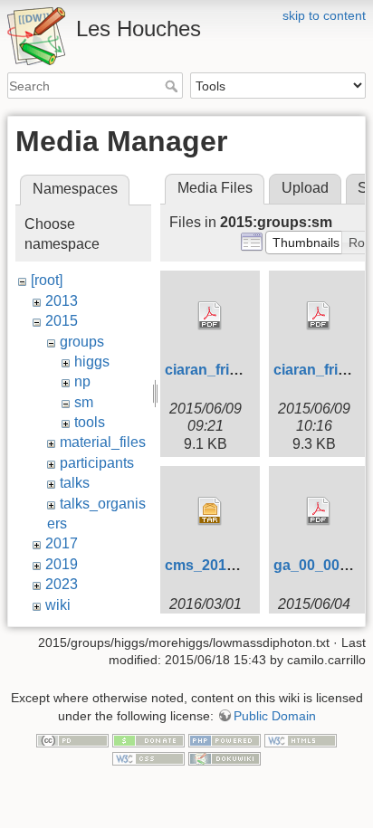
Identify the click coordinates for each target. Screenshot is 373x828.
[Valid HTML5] (300, 740)
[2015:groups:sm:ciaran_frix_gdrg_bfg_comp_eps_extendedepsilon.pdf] (210, 316)
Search (173, 86)
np (82, 381)
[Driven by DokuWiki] (224, 757)
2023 (61, 584)
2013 (61, 301)
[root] (46, 280)
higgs (92, 361)
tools (89, 422)
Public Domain (275, 716)
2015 (61, 320)
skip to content (324, 15)
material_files (103, 442)
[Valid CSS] (148, 757)
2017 (61, 543)
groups (82, 341)
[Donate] (148, 740)
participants (97, 463)
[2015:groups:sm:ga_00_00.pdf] (318, 511)
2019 (61, 564)
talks (75, 482)
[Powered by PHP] (224, 740)
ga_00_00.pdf (319, 565)
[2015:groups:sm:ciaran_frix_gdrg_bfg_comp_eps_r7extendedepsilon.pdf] (318, 316)
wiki (58, 605)
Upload (305, 187)
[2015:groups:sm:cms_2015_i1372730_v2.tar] (210, 511)
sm (83, 402)
